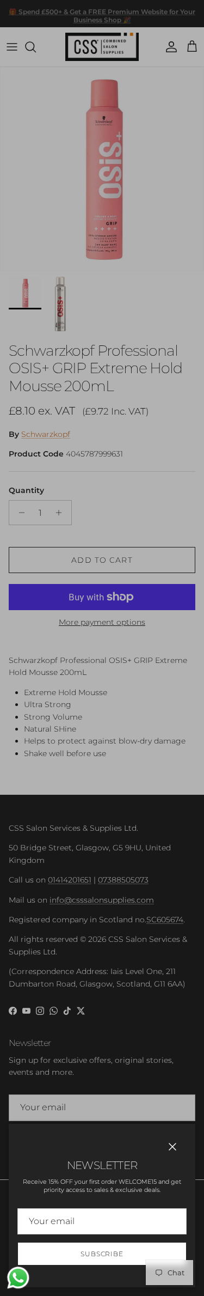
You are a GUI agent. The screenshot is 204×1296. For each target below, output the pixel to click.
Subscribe (102, 1254)
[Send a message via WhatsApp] (18, 1278)
